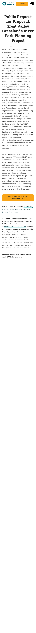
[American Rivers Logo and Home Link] (8, 4)
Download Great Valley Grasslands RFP (18, 197)
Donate (22, 3)
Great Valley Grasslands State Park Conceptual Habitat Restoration (17, 209)
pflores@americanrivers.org (15, 226)
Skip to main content (10, 5)
